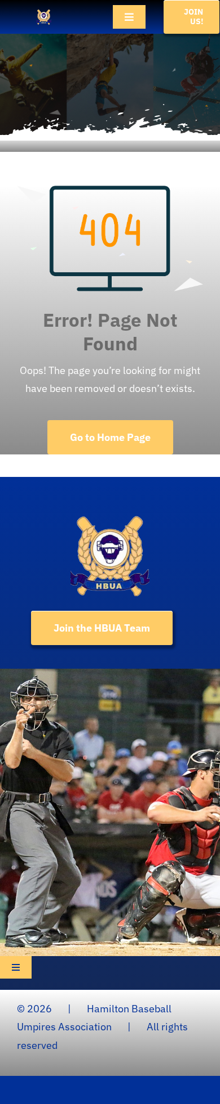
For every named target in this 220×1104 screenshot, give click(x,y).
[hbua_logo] (43, 13)
